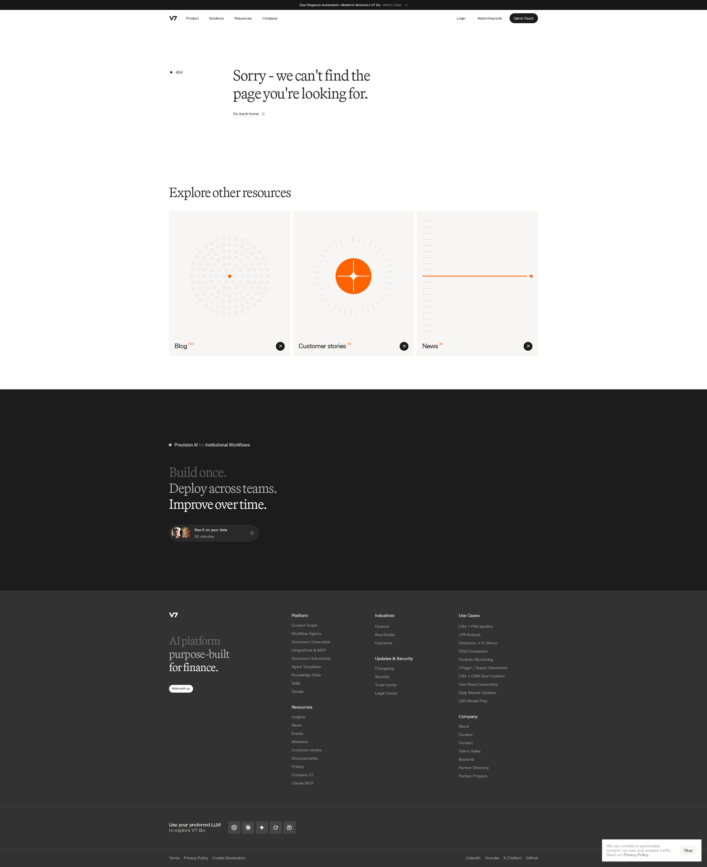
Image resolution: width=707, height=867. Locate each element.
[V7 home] (173, 18)
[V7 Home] (173, 615)
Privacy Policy (636, 855)
